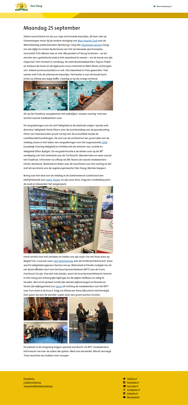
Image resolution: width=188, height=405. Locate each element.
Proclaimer (29, 378)
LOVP (105, 142)
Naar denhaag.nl (164, 6)
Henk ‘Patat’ (53, 179)
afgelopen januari (91, 44)
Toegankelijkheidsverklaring (38, 386)
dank (59, 286)
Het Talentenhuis (63, 261)
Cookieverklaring (32, 382)
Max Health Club (87, 40)
